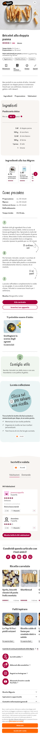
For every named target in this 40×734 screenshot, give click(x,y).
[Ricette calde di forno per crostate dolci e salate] (29, 627)
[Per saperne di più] (12, 340)
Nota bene (21, 116)
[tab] (20, 692)
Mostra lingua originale (11, 506)
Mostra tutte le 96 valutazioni (16, 535)
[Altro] (34, 510)
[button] (6, 493)
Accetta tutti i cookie (20, 731)
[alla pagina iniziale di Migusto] (7, 2)
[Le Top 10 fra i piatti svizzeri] (10, 627)
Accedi (21, 436)
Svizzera (32, 59)
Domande (26, 474)
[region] (20, 718)
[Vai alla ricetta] (10, 586)
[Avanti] (35, 174)
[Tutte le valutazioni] (7, 43)
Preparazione (20, 96)
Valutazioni (32, 96)
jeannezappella (17, 492)
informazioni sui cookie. (16, 721)
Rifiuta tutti (20, 725)
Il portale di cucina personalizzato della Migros (18, 648)
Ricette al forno (20, 59)
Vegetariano (8, 59)
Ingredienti (8, 96)
